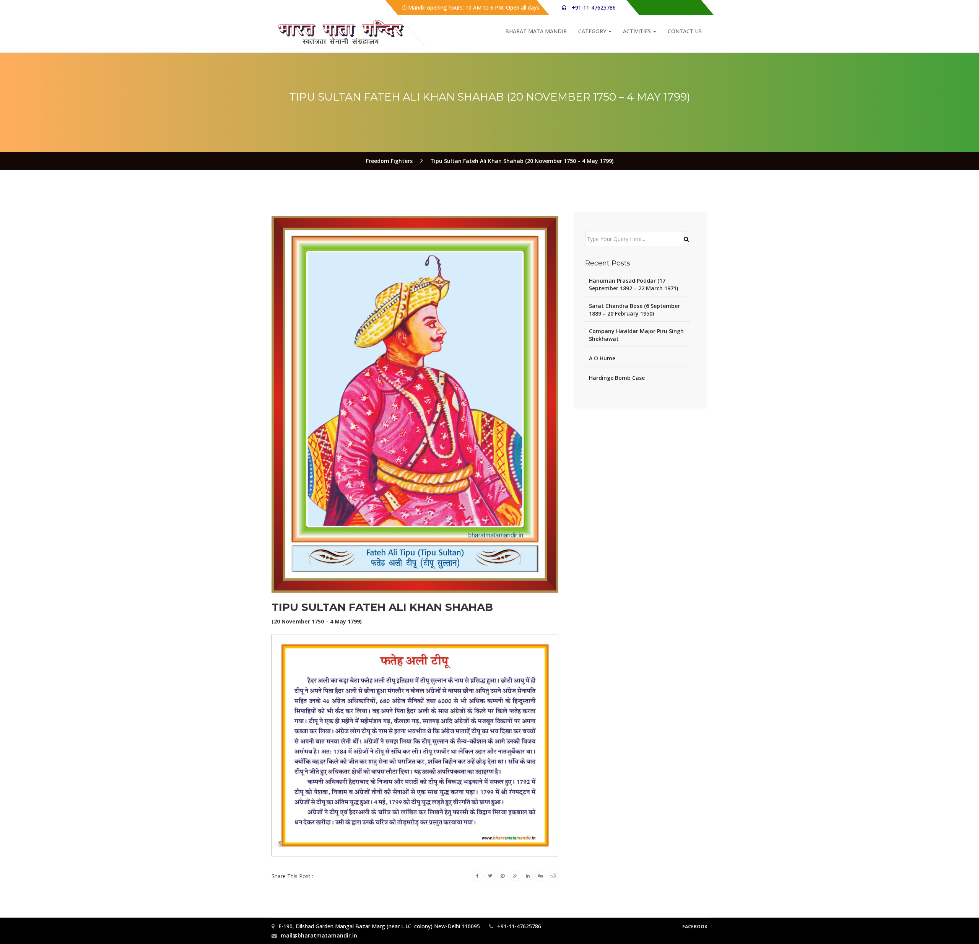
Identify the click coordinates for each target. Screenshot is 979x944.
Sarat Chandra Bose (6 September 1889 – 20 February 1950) (634, 309)
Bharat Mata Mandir (536, 31)
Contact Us (685, 31)
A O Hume (602, 358)
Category (593, 31)
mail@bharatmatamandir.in (319, 935)
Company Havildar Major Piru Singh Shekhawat (636, 334)
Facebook (694, 926)
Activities (637, 31)
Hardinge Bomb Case (617, 377)
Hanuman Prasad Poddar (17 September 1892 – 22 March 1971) (633, 284)
